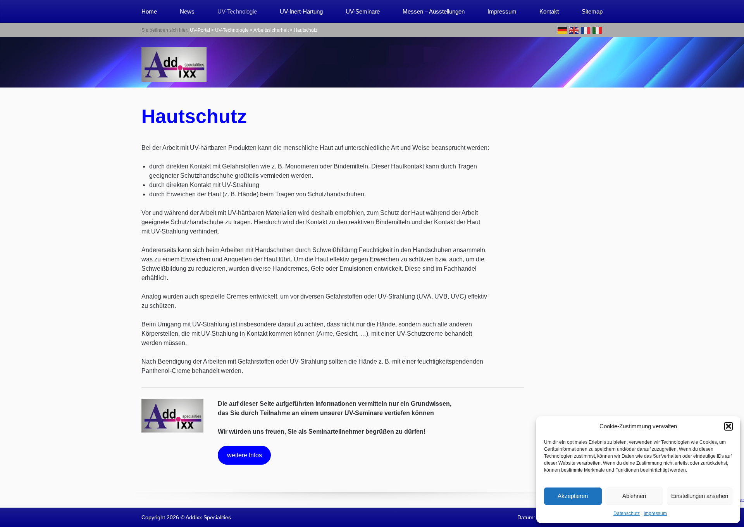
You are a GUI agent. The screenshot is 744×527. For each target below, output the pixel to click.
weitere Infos (244, 455)
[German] (563, 29)
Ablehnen (634, 496)
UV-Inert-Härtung (301, 11)
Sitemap (592, 11)
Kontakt (549, 11)
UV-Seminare (363, 11)
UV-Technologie (237, 11)
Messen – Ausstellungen (434, 11)
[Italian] (597, 29)
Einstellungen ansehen (699, 496)
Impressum (655, 513)
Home (149, 11)
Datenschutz (626, 513)
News (187, 11)
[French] (586, 29)
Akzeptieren (573, 496)
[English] (574, 29)
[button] (728, 426)
